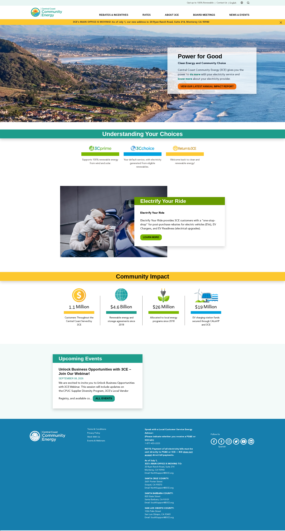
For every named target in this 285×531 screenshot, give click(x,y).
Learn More (151, 237)
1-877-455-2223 (152, 443)
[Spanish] (221, 441)
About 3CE (172, 15)
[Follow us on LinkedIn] (251, 441)
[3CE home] (47, 436)
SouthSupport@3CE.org (162, 503)
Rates (146, 15)
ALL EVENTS (103, 398)
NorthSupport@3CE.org (162, 473)
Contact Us (222, 3)
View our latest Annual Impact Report (207, 86)
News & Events (239, 15)
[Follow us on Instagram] (229, 441)
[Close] (281, 22)
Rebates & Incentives (113, 15)
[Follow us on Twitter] (236, 441)
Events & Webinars (96, 441)
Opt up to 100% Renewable (200, 3)
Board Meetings (204, 15)
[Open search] (248, 3)
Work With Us (93, 437)
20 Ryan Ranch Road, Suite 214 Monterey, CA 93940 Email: (163, 467)
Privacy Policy (93, 433)
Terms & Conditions (96, 429)
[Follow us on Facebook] (214, 441)
